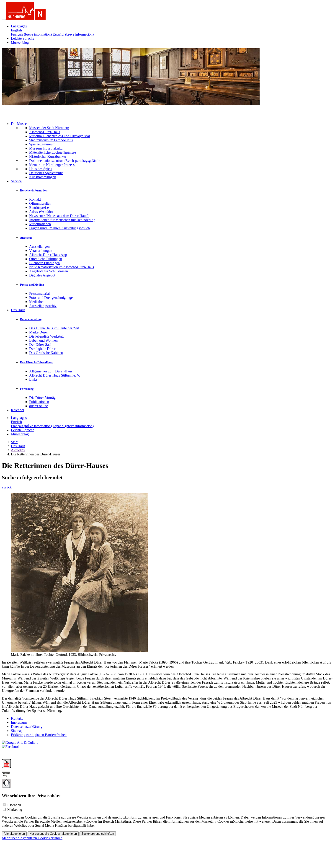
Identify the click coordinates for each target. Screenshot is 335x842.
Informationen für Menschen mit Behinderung (62, 220)
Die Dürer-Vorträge (43, 398)
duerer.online (38, 406)
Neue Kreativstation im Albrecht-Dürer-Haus (61, 267)
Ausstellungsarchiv (43, 306)
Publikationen (39, 402)
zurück (7, 487)
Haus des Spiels (40, 169)
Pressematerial (39, 293)
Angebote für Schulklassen (48, 271)
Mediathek (36, 302)
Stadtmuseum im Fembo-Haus (51, 140)
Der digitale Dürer (42, 349)
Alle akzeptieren (14, 833)
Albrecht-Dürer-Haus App (48, 255)
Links (33, 379)
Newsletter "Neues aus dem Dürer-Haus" (59, 216)
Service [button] (16, 181)
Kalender (17, 410)
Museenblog (20, 42)
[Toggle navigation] (3, 19)
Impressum (19, 722)
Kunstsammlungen (42, 177)
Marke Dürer (38, 332)
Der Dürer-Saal (40, 344)
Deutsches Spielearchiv (46, 173)
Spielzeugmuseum (42, 144)
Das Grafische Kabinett (46, 353)
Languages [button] (19, 26)
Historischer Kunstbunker (47, 156)
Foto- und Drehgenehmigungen (52, 298)
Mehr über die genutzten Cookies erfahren (32, 838)
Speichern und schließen (97, 833)
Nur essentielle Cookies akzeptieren (53, 833)
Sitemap (17, 731)
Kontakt (35, 199)
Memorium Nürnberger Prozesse (52, 165)
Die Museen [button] (19, 124)
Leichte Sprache (22, 38)
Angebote (26, 237)
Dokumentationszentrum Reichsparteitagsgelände (64, 161)
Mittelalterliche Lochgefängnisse (52, 152)
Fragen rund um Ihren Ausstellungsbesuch (59, 228)
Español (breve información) (73, 34)
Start (14, 442)
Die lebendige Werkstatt (46, 336)
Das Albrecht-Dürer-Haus (36, 362)
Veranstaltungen (40, 251)
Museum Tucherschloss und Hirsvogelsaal (59, 136)
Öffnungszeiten (40, 203)
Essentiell (14, 805)
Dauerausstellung (31, 319)
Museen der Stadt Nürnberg (49, 128)
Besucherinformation (33, 190)
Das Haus (18, 446)
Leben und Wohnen (43, 340)
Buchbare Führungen (44, 263)
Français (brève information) (31, 34)
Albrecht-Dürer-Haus (44, 132)
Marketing (14, 809)
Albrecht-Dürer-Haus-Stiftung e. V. (54, 375)
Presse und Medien (32, 284)
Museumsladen (40, 224)
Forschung (27, 388)
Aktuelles (18, 450)
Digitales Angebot (42, 275)
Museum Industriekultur (46, 148)
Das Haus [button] (18, 310)
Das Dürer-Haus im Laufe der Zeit (54, 328)
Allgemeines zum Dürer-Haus (50, 371)
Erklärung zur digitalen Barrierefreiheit (39, 735)
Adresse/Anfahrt (41, 212)
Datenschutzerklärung (26, 726)
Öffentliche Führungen (45, 259)
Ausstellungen (39, 246)
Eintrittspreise (39, 207)
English (16, 30)
